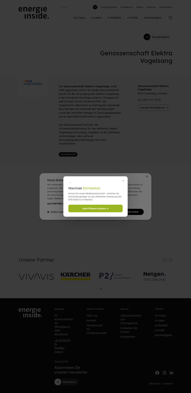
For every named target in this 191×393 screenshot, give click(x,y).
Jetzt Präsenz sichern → (95, 208)
